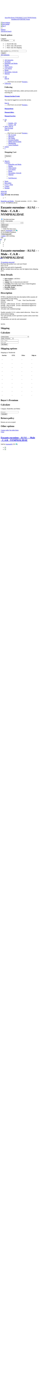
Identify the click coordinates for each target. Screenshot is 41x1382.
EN (6, 119)
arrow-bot (4, 191)
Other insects (8, 67)
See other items (13, 430)
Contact (7, 186)
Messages (11, 136)
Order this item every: (9, 229)
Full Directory (12, 178)
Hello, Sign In (9, 127)
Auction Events (15, 96)
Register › (25, 82)
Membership (12, 143)
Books (34, 17)
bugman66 (9, 230)
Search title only (11, 44)
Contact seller (5, 430)
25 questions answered (7, 262)
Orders (7, 147)
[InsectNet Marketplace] (5, 22)
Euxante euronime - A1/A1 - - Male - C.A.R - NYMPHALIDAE (18, 438)
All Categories (9, 60)
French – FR (12, 125)
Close (2, 194)
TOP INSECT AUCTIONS (23, 17)
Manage (7, 96)
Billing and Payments (14, 141)
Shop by (7, 162)
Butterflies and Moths (11, 63)
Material (7, 73)
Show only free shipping (14, 47)
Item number (4, 51)
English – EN (12, 123)
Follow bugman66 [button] (6, 234)
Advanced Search (6, 31)
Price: (2, 265)
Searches (13, 116)
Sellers (12, 112)
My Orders (11, 138)
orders (3, 236)
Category (3, 38)
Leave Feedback (13, 145)
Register (7, 188)
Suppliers (14, 19)
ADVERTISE (21, 19)
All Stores (8, 62)
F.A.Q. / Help (9, 184)
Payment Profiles (13, 140)
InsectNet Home (10, 17)
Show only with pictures (14, 46)
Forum (27, 19)
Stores (6, 181)
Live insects (8, 68)
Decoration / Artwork (11, 72)
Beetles (7, 65)
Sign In (7, 78)
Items (11, 108)
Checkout (8, 156)
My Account (12, 135)
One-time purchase (7, 220)
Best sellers (8, 183)
